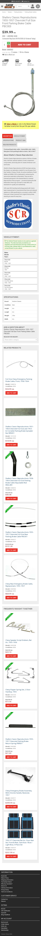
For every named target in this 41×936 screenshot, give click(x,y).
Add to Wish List (9, 54)
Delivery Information (7, 888)
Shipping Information (7, 880)
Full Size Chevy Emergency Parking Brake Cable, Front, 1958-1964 (18, 380)
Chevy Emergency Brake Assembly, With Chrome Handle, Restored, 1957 (18, 793)
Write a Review (24, 52)
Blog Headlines (5, 914)
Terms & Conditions (6, 891)
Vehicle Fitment (19, 136)
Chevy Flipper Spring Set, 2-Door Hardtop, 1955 (17, 690)
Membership (4, 930)
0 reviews (14, 52)
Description (7, 136)
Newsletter (4, 928)
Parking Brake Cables (31, 12)
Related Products (9, 144)
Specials (3, 912)
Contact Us (26, 1)
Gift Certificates (5, 910)
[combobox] (20, 339)
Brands (3, 908)
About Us (4, 886)
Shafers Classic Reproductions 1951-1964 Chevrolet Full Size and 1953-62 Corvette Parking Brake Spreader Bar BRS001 (19, 429)
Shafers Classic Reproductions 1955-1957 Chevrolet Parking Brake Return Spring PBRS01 (19, 741)
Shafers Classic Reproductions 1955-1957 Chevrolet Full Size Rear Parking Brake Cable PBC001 (19, 534)
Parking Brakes (18, 12)
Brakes (10, 12)
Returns (3, 901)
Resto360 (4, 876)
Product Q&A (20, 140)
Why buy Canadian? (6, 884)
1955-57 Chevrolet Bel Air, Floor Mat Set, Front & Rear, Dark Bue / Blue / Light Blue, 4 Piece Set (19, 842)
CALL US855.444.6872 (30, 64)
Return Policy (5, 878)
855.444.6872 (17, 1)
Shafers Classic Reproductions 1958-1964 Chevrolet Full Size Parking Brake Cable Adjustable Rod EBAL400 (19, 481)
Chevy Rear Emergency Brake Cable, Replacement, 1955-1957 (19, 585)
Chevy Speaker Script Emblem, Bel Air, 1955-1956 (18, 641)
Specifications (8, 140)
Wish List (3, 926)
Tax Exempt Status (6, 882)
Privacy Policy (5, 890)
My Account (4, 922)
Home (4, 12)
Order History (5, 924)
